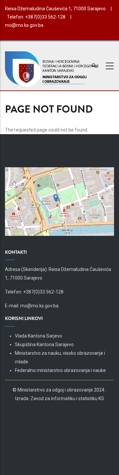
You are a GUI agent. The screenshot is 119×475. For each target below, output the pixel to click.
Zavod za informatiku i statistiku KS (67, 398)
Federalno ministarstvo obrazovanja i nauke (60, 370)
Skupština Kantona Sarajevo (44, 344)
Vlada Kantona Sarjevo (38, 336)
